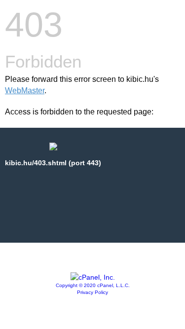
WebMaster (24, 90)
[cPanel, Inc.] (93, 277)
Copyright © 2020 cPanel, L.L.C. (93, 285)
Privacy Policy (92, 292)
